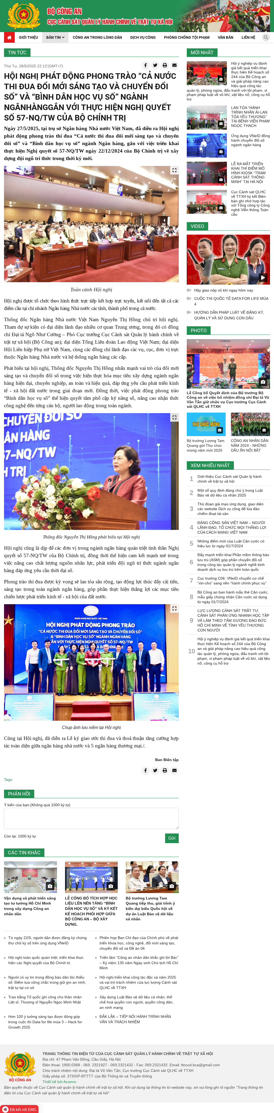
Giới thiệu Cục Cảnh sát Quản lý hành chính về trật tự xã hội (229, 478)
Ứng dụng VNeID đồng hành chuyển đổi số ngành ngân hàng (250, 140)
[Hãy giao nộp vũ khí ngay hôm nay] (228, 260)
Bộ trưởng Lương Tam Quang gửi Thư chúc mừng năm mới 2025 (205, 445)
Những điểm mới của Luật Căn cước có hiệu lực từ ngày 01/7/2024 (230, 543)
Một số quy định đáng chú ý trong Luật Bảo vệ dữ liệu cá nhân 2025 (230, 492)
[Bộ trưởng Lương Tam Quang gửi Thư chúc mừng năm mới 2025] (206, 424)
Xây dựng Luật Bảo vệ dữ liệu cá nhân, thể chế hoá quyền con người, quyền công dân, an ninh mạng (136, 1002)
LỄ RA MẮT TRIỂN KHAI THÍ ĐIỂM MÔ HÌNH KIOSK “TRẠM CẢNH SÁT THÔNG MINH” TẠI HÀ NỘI (248, 173)
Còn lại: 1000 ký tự (20, 836)
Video (197, 226)
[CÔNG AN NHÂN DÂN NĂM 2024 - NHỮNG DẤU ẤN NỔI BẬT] (250, 424)
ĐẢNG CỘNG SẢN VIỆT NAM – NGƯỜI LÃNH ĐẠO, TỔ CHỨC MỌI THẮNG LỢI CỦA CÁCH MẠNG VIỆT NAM (231, 527)
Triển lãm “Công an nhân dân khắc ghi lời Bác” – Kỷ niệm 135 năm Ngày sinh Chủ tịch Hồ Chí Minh (139, 962)
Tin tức (17, 52)
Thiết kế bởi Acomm (59, 1082)
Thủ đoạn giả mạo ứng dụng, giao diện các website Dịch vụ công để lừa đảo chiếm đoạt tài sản (230, 509)
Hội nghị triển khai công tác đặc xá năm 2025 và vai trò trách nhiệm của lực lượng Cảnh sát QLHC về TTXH (138, 982)
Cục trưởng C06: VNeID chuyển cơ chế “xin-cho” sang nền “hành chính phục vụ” (232, 580)
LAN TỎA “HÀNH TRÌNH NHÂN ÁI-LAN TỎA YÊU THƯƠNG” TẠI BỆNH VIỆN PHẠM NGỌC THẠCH (250, 117)
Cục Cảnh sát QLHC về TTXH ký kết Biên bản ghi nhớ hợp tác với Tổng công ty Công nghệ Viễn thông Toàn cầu (250, 203)
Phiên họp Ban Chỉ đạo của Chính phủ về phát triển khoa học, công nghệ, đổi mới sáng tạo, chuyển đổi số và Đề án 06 (139, 943)
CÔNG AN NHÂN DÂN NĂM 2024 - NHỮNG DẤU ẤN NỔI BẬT (249, 445)
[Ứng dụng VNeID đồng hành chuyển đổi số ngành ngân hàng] (207, 146)
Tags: (8, 779)
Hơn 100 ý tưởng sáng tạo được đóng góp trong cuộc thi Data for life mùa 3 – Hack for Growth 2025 (45, 1021)
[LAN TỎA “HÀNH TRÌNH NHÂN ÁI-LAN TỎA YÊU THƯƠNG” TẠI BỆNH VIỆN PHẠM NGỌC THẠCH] (207, 118)
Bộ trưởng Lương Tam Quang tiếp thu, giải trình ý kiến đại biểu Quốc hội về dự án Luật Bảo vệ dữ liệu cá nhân (150, 908)
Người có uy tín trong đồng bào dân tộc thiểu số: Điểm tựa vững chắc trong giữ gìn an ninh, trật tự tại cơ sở (47, 982)
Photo (199, 330)
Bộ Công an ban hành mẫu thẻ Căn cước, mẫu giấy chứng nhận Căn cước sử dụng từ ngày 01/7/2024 (232, 597)
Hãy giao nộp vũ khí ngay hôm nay (223, 290)
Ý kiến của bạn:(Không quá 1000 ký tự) (37, 805)
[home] (24, 16)
